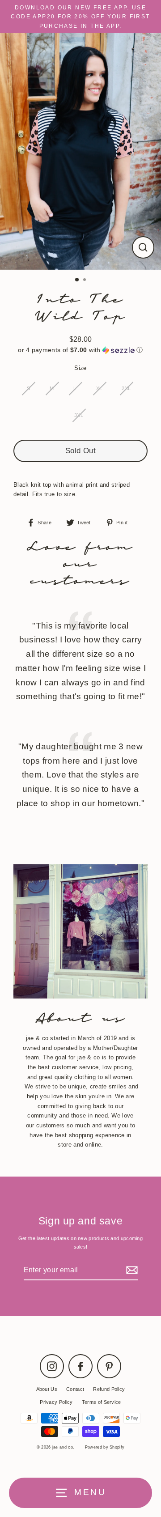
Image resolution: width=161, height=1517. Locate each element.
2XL (126, 388)
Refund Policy (109, 1389)
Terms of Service (101, 1402)
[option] (80, 151)
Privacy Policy (56, 1402)
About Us (47, 1389)
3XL (78, 415)
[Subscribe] (130, 1270)
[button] (80, 350)
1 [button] (77, 280)
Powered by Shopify (105, 1447)
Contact (75, 1389)
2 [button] (85, 280)
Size (80, 368)
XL (99, 388)
